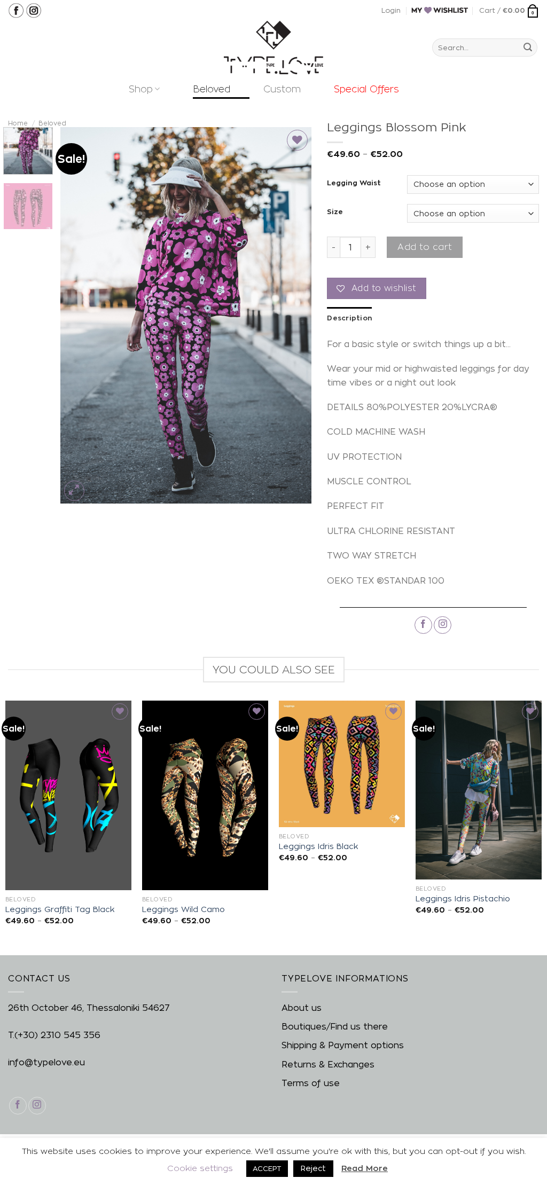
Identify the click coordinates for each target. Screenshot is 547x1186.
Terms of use (311, 1083)
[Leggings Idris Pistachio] (479, 790)
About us (302, 1007)
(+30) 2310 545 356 (57, 1035)
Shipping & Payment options (343, 1045)
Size (335, 211)
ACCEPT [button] (267, 1168)
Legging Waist (354, 182)
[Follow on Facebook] (423, 625)
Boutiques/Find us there (335, 1026)
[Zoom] (74, 491)
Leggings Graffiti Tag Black (59, 909)
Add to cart (424, 247)
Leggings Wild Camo (183, 909)
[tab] (349, 317)
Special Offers (366, 89)
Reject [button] (313, 1168)
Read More (364, 1168)
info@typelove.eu (46, 1062)
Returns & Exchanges (328, 1064)
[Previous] (78, 315)
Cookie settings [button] (200, 1168)
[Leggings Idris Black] (342, 764)
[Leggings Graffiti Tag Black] (68, 795)
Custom (282, 89)
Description (349, 317)
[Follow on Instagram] (442, 625)
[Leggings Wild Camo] (205, 795)
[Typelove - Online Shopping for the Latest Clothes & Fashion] (273, 47)
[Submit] (528, 47)
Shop (141, 89)
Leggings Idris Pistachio (463, 898)
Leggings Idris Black (318, 846)
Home (18, 123)
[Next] (292, 315)
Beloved (211, 89)
